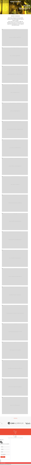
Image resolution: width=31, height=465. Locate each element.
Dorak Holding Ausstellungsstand (15, 165)
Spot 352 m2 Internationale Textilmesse (15, 368)
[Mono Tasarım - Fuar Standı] (15, 1)
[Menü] (1, 2)
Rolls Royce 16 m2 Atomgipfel (14, 349)
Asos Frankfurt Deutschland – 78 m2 (15, 331)
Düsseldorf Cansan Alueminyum (15, 294)
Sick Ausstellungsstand (14, 92)
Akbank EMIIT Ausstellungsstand (15, 221)
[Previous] (1, 7)
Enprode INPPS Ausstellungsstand (14, 239)
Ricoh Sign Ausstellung (15, 184)
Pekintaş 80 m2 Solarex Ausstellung (15, 202)
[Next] (29, 7)
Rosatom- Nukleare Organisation (15, 37)
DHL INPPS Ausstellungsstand (15, 147)
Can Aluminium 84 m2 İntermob (15, 257)
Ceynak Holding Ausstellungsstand (14, 276)
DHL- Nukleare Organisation (15, 55)
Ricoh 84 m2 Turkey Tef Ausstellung (15, 386)
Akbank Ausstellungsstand (15, 110)
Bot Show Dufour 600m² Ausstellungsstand (15, 129)
